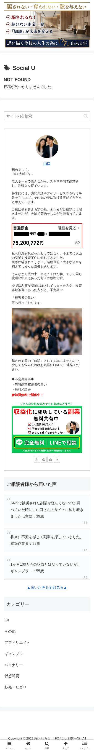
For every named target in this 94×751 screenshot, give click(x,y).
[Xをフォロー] (37, 460)
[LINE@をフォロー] (44, 460)
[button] (86, 116)
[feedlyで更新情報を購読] (50, 460)
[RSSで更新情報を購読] (57, 460)
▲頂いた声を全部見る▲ (47, 587)
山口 (47, 164)
